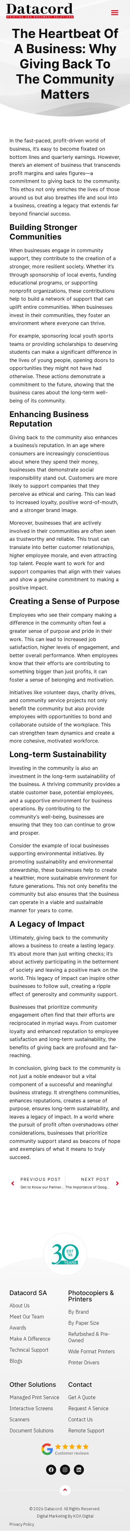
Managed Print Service (34, 1397)
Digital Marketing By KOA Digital (65, 1516)
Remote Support (86, 1430)
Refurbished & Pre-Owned (89, 1337)
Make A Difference (29, 1339)
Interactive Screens (31, 1408)
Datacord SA (28, 1293)
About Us (19, 1305)
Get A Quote (82, 1397)
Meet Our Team (26, 1316)
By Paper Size (83, 1323)
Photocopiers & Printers (91, 1296)
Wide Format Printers (91, 1351)
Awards (17, 1327)
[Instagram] (65, 1470)
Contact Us (80, 1419)
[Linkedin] (79, 1470)
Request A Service (88, 1408)
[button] (115, 12)
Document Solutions (31, 1430)
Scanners (19, 1419)
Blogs (15, 1361)
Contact (80, 1384)
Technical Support (29, 1350)
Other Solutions (32, 1384)
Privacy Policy (21, 1524)
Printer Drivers (83, 1362)
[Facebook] (51, 1470)
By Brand (78, 1312)
